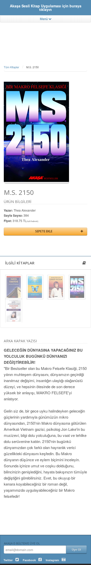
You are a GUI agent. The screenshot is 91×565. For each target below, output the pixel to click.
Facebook (29, 560)
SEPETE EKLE (43, 231)
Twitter (8, 560)
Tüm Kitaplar (11, 67)
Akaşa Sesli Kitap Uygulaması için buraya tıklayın (45, 7)
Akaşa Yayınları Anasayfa (45, 37)
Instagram (52, 560)
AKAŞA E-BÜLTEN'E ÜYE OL (22, 543)
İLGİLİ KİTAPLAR (19, 262)
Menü (44, 19)
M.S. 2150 (32, 67)
